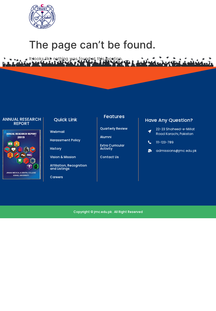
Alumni (105, 137)
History (55, 148)
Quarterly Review (113, 128)
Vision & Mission (63, 157)
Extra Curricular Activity (112, 147)
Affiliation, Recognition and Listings (68, 167)
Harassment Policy (65, 140)
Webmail (57, 131)
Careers (56, 177)
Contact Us (109, 157)
